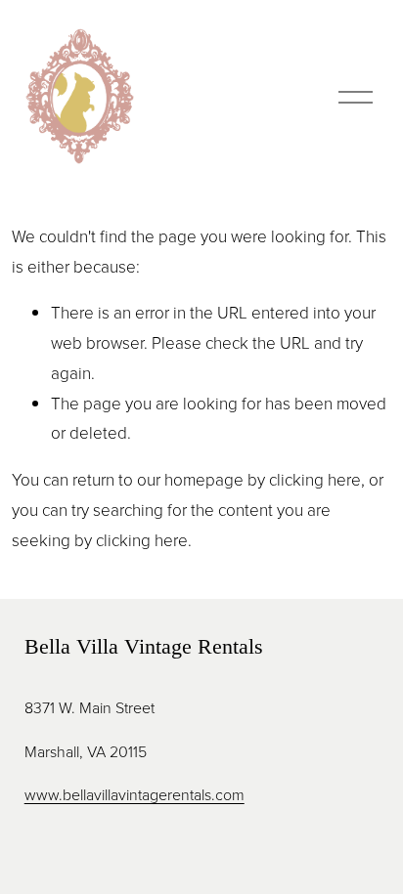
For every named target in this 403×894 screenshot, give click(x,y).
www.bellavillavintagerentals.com (134, 794)
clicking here (315, 479)
